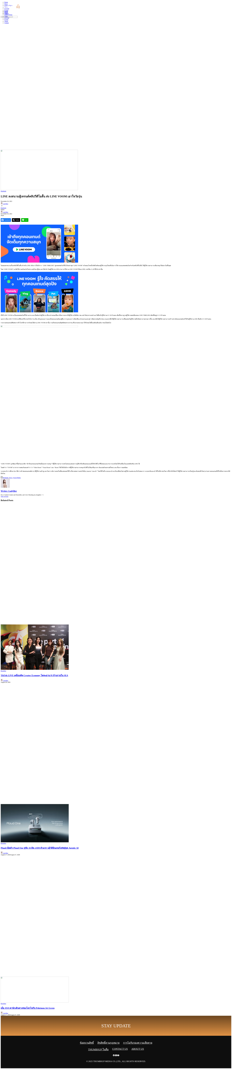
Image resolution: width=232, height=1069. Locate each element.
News (6, 13)
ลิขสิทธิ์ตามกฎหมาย (108, 1042)
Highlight (3, 191)
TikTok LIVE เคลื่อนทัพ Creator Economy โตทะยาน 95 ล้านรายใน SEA (34, 675)
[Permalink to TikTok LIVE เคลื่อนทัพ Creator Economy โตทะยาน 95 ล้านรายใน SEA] (35, 669)
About (6, 21)
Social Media (17, 478)
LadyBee (5, 204)
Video (6, 16)
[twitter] (229, 2)
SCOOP (6, 18)
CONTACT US (120, 1048)
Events (6, 19)
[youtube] (231, 2)
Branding (3, 671)
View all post (4, 496)
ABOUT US (137, 1048)
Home (6, 11)
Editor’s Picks (8, 14)
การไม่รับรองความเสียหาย (137, 1042)
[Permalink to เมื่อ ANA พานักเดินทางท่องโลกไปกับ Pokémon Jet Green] (35, 1002)
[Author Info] (5, 487)
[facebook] (226, 2)
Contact (6, 23)
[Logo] (13, 8)
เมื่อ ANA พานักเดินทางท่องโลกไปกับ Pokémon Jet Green (27, 1008)
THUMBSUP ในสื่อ (98, 1049)
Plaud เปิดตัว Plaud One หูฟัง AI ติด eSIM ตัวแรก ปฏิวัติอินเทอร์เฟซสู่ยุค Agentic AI (40, 848)
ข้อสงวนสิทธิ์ (87, 1042)
